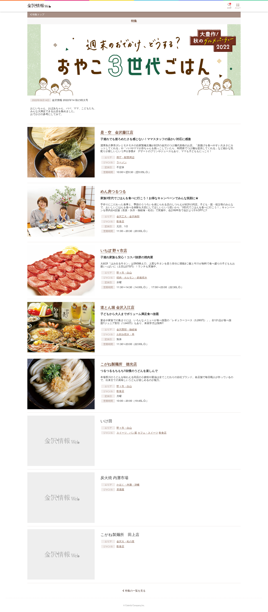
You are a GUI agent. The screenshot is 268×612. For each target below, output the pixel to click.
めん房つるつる (113, 191)
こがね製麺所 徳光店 (118, 364)
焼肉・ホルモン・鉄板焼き (131, 277)
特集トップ (38, 14)
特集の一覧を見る (135, 590)
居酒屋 (120, 489)
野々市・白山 (124, 272)
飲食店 (120, 221)
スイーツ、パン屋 (126, 432)
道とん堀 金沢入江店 (117, 307)
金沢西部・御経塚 (126, 329)
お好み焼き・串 (125, 334)
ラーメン (121, 162)
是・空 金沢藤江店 (116, 132)
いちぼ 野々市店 (113, 250)
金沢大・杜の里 (125, 541)
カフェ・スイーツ (148, 432)
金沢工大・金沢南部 (127, 216)
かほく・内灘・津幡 (127, 484)
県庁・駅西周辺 (125, 157)
